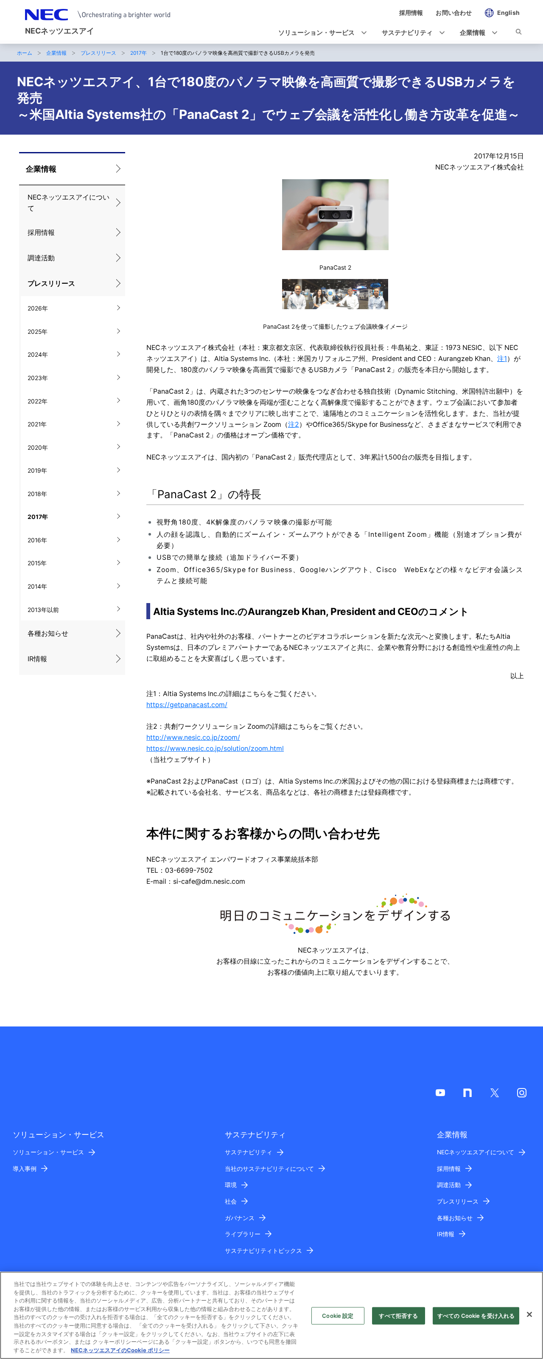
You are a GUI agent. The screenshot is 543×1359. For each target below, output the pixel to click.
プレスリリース (98, 53)
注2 (293, 424)
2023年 (38, 378)
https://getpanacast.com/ (186, 705)
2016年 (37, 540)
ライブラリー (242, 1234)
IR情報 (37, 659)
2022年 (38, 401)
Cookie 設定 (337, 1315)
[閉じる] (529, 1314)
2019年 (37, 470)
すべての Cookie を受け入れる (476, 1315)
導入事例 (24, 1168)
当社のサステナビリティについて (269, 1168)
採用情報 (41, 232)
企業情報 (56, 53)
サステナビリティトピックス (263, 1250)
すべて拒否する (398, 1315)
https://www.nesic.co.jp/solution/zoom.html (215, 748)
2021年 (37, 424)
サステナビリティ (248, 1152)
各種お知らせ (48, 633)
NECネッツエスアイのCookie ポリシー (120, 1350)
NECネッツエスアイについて (68, 202)
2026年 (38, 308)
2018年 (37, 494)
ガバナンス (240, 1218)
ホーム (24, 53)
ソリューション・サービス (48, 1152)
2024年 (38, 354)
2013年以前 (43, 609)
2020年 (38, 447)
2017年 (138, 53)
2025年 (38, 331)
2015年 (37, 563)
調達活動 (41, 258)
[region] (271, 1315)
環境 (231, 1184)
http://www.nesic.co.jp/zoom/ (193, 737)
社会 (231, 1201)
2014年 (37, 586)
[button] (320, 33)
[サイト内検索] (518, 33)
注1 (502, 359)
